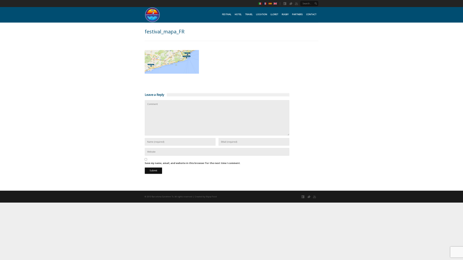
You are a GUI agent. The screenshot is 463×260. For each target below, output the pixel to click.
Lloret (274, 14)
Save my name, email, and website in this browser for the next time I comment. (193, 163)
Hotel (238, 14)
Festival (226, 14)
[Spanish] (271, 3)
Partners (297, 14)
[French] (266, 3)
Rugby (285, 14)
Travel (249, 14)
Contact (311, 14)
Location (261, 14)
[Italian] (261, 3)
